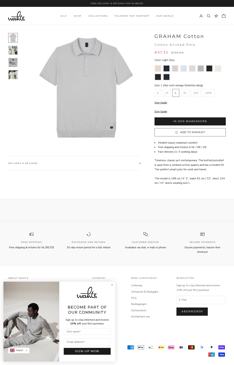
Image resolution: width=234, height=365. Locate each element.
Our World (165, 16)
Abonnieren (192, 311)
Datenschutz (138, 310)
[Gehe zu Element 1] (13, 38)
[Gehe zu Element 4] (13, 75)
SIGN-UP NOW (87, 351)
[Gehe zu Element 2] (13, 50)
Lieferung (136, 285)
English (19, 350)
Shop (78, 16)
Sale (63, 16)
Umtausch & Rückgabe (144, 292)
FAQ (134, 298)
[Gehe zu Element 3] (13, 62)
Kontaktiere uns (140, 316)
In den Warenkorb (190, 121)
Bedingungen (139, 304)
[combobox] (18, 350)
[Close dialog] (112, 284)
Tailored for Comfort (132, 16)
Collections (98, 16)
